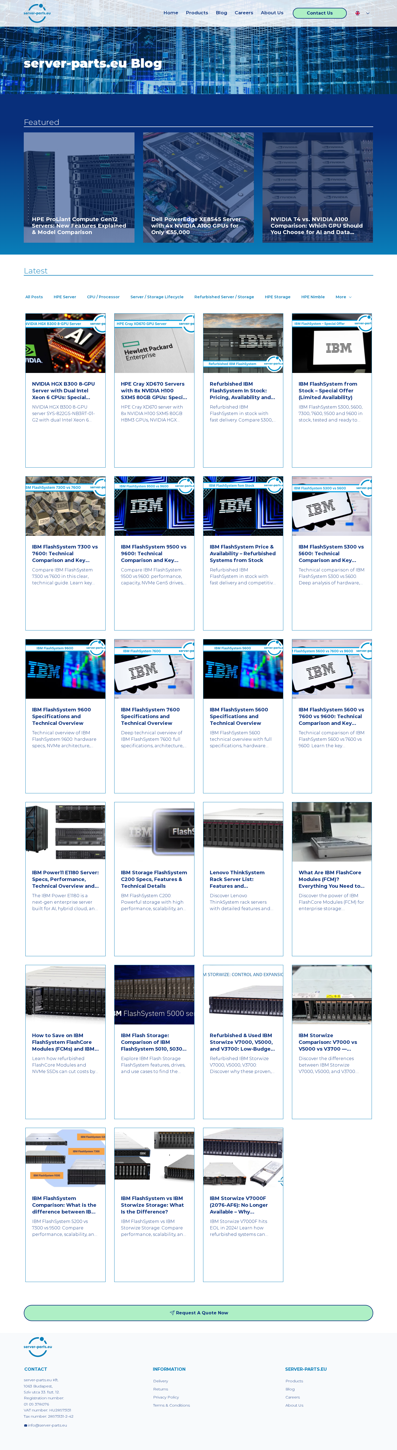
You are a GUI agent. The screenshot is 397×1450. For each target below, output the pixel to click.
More (341, 297)
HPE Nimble (313, 297)
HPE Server (65, 297)
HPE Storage (278, 297)
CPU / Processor (103, 297)
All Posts (34, 297)
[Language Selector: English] (362, 13)
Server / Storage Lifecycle (157, 297)
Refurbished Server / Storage (224, 297)
